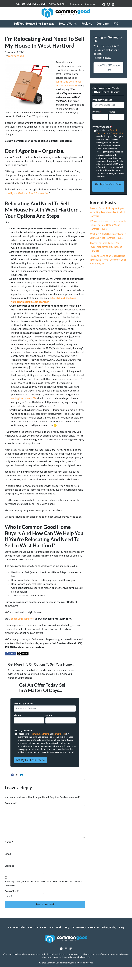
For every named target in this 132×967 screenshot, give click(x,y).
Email (9, 854)
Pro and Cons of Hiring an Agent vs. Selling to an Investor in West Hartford (107, 212)
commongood (16, 56)
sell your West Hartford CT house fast (28, 193)
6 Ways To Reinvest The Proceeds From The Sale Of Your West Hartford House (108, 225)
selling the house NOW (23, 398)
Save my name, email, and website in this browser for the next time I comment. (43, 883)
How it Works (68, 23)
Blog (121, 927)
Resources (93, 927)
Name (49, 715)
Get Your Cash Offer (57, 4)
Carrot (90, 962)
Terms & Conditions (40, 733)
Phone (18, 715)
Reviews (86, 23)
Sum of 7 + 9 (12, 891)
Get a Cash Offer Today (20, 927)
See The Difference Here (108, 68)
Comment (11, 803)
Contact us (90, 4)
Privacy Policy (59, 733)
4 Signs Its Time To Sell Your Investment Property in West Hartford (106, 247)
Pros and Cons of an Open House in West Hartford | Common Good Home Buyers (108, 259)
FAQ (115, 23)
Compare (102, 23)
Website (9, 866)
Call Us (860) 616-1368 (31, 4)
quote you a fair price (22, 619)
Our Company (76, 4)
